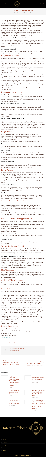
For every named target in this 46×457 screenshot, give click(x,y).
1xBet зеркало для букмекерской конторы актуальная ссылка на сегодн (38, 378)
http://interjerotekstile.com (14, 350)
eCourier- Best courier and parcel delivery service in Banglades (14, 402)
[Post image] (4, 377)
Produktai (5, 442)
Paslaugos (5, 445)
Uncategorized (14, 342)
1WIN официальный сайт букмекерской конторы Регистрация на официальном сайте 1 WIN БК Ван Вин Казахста (38, 404)
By (24, 342)
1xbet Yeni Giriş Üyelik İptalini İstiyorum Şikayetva (14, 392)
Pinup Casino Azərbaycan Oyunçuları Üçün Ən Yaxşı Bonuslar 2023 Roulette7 (38, 393)
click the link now (5, 337)
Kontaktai (5, 450)
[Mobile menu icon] (43, 4)
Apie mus (5, 447)
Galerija (4, 439)
